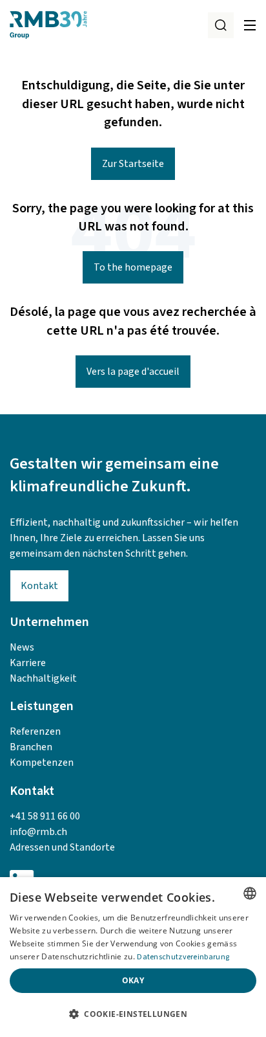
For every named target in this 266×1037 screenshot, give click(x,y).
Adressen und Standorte (62, 847)
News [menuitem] (22, 647)
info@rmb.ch (38, 832)
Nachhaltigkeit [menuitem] (43, 678)
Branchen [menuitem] (31, 747)
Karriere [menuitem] (28, 663)
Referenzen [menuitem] (35, 731)
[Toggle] (249, 25)
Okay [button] (133, 980)
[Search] (221, 25)
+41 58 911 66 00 (45, 816)
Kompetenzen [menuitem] (42, 762)
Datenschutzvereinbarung (183, 957)
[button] (133, 1014)
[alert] (133, 957)
